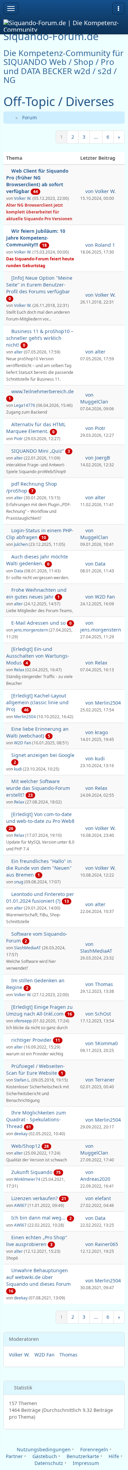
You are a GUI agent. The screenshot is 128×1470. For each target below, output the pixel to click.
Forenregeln (93, 1449)
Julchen (21, 544)
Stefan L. (22, 1080)
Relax (19, 669)
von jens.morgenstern (100, 626)
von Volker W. (100, 191)
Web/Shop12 (25, 1146)
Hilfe (113, 1456)
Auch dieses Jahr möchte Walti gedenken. (37, 560)
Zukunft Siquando (31, 1172)
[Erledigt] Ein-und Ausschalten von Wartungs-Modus (37, 656)
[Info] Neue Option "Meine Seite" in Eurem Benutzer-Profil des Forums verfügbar (39, 285)
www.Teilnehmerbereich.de (42, 391)
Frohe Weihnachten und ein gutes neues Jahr (36, 593)
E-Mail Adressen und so (38, 623)
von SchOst (97, 1013)
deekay (21, 1133)
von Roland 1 (99, 245)
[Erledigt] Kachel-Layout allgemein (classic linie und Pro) (37, 702)
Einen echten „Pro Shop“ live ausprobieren (36, 1240)
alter (18, 351)
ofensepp (23, 1020)
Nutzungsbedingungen (43, 1449)
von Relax (95, 662)
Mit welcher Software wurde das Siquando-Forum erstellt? (38, 788)
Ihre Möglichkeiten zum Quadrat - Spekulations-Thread (36, 1119)
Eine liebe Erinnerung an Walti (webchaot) (37, 732)
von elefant (97, 1198)
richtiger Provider (31, 1040)
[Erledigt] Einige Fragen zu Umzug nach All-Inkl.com (39, 1010)
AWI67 (20, 1205)
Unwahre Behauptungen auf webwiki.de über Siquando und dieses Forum (38, 1277)
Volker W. (22, 198)
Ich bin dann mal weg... (38, 1217)
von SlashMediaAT (96, 947)
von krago (96, 732)
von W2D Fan (99, 596)
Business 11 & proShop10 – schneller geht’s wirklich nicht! (39, 338)
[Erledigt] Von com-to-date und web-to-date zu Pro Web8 (40, 817)
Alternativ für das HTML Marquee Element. (36, 427)
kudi (18, 769)
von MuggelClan (94, 398)
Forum (29, 117)
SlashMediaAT (27, 947)
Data (18, 570)
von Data (94, 563)
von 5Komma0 (101, 1043)
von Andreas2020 (95, 1175)
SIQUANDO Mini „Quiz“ (37, 451)
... (96, 137)
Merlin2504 (25, 716)
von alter (94, 351)
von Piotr (94, 428)
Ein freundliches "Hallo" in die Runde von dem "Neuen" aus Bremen (39, 868)
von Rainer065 (101, 1244)
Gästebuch (44, 1456)
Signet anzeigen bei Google (42, 755)
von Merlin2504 (102, 702)
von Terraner (99, 1079)
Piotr (18, 438)
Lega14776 (24, 405)
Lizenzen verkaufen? (34, 1198)
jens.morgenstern (31, 630)
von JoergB (97, 457)
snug (18, 881)
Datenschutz (48, 1463)
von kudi (94, 758)
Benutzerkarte (82, 1456)
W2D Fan (22, 742)
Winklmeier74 (27, 1179)
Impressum (85, 1463)
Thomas (68, 1354)
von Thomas (98, 984)
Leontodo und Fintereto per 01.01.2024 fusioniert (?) (40, 897)
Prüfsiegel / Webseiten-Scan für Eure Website (35, 1069)
